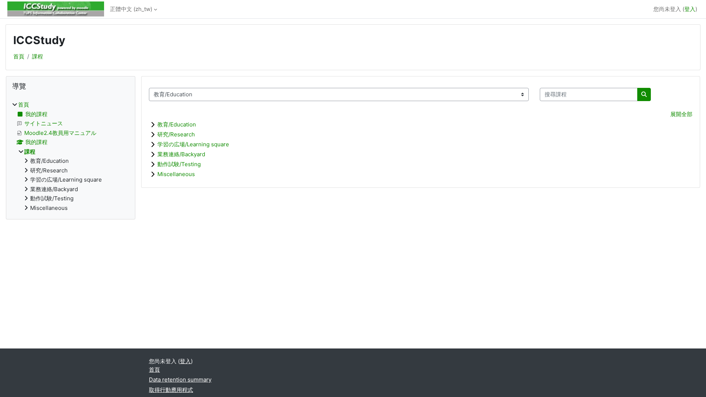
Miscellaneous (176, 174)
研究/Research (176, 134)
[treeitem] (70, 156)
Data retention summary (180, 379)
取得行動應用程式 (171, 389)
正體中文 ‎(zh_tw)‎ (131, 9)
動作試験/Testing (179, 164)
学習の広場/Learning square (193, 144)
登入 (689, 9)
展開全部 (681, 114)
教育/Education (176, 124)
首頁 (18, 56)
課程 (37, 56)
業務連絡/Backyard (181, 154)
